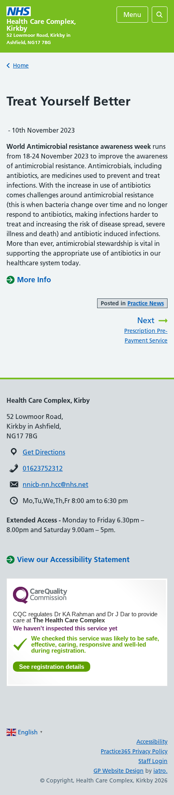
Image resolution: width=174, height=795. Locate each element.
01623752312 (43, 468)
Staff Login (153, 761)
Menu (132, 15)
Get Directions (44, 452)
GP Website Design (118, 770)
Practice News (145, 303)
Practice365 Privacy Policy (134, 751)
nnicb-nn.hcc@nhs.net (55, 484)
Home (21, 65)
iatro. (160, 770)
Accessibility (152, 741)
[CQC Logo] (40, 601)
